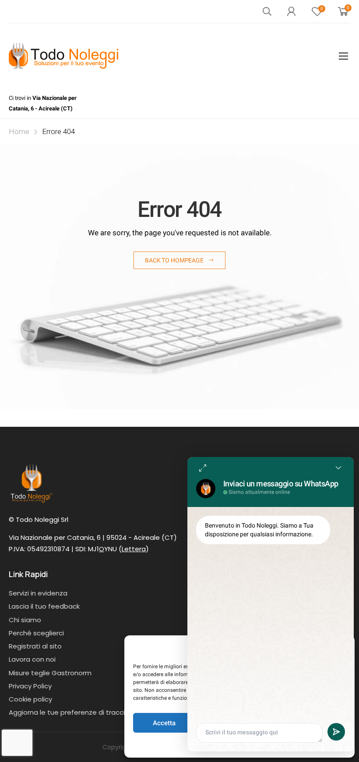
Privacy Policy (30, 686)
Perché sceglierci (36, 633)
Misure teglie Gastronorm (50, 672)
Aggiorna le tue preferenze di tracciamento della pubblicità (106, 712)
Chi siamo (25, 619)
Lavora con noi (32, 659)
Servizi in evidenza (38, 593)
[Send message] (336, 732)
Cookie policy (30, 699)
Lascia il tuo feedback (44, 606)
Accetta (164, 723)
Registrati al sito (35, 646)
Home (19, 131)
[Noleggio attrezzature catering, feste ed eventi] (63, 56)
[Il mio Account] (291, 11)
